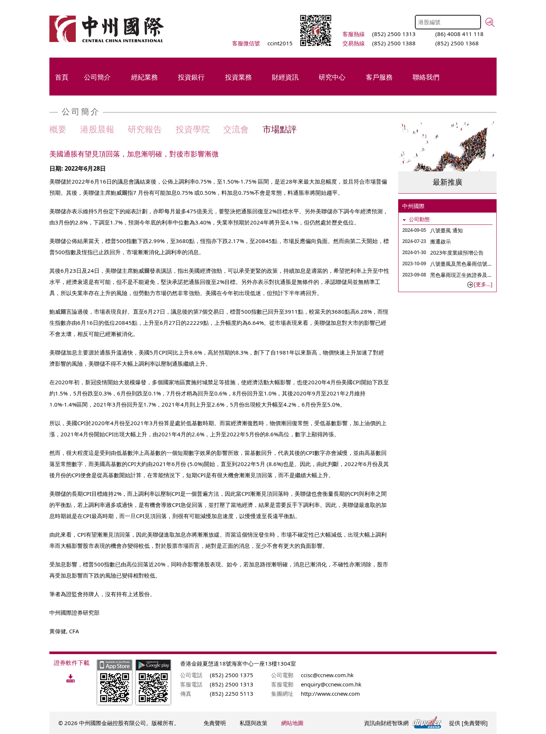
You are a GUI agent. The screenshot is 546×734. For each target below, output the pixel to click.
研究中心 (332, 76)
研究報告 (145, 129)
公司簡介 (97, 76)
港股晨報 (97, 129)
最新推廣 (447, 182)
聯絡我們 (426, 76)
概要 (57, 129)
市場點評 (280, 129)
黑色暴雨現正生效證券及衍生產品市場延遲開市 (484, 274)
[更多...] (483, 284)
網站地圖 (292, 723)
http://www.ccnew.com (330, 693)
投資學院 (193, 129)
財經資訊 (285, 76)
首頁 (61, 76)
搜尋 (490, 22)
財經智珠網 (395, 723)
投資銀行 (191, 76)
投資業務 (238, 76)
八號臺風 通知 (446, 230)
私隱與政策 (253, 723)
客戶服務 (379, 76)
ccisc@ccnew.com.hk (327, 675)
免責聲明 (215, 723)
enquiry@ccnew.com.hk (331, 684)
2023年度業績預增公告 (457, 252)
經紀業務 (144, 76)
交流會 (236, 129)
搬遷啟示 (440, 241)
